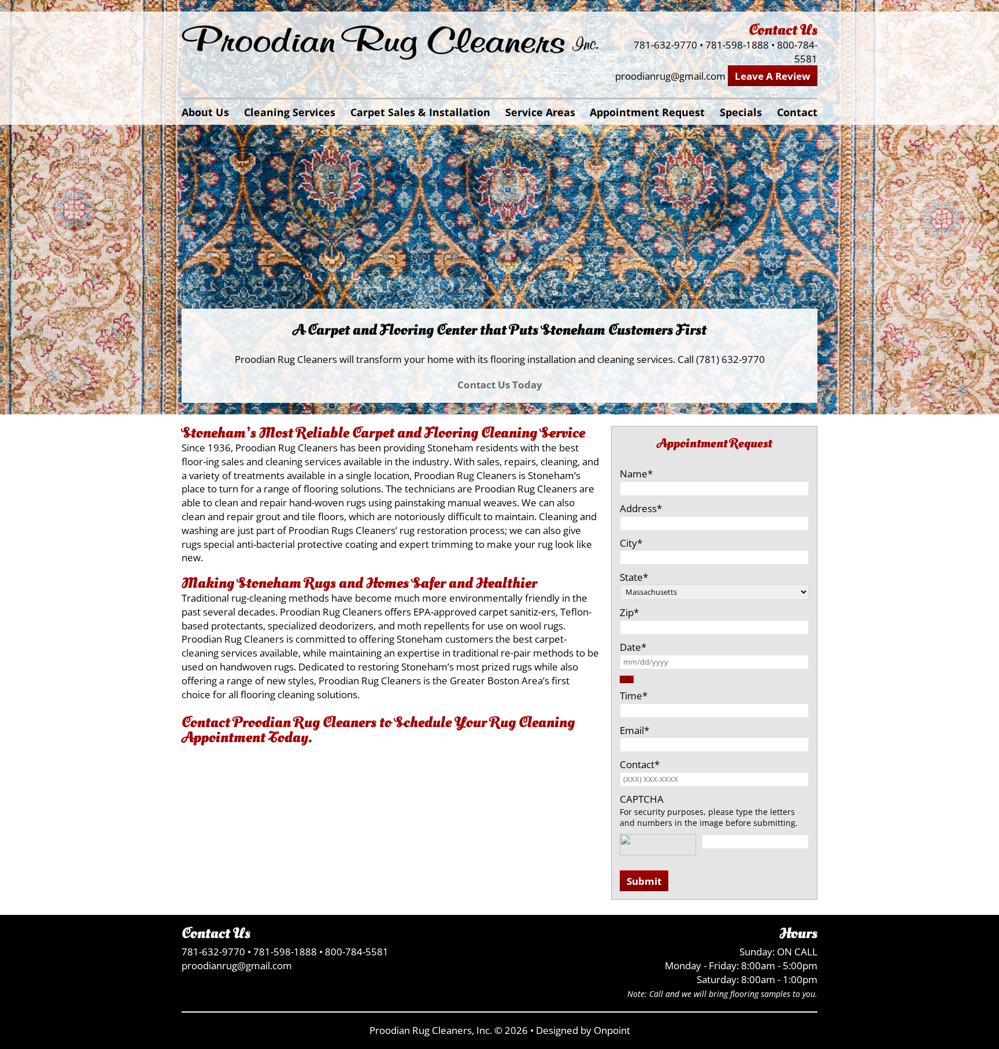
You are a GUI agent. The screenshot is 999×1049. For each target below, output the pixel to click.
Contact (797, 112)
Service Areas (540, 112)
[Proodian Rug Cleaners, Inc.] (391, 43)
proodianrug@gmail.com (670, 76)
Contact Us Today (499, 384)
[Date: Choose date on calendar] (627, 679)
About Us (205, 112)
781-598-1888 (737, 44)
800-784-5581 (797, 51)
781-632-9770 (665, 44)
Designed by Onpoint (583, 1030)
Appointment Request (647, 112)
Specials (741, 112)
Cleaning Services (289, 112)
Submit (644, 881)
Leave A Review (773, 76)
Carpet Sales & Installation (420, 112)
